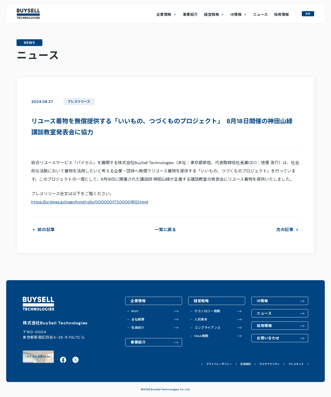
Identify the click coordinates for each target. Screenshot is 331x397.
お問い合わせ (268, 338)
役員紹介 (137, 328)
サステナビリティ (269, 364)
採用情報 (281, 14)
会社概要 (137, 319)
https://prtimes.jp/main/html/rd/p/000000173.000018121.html (89, 202)
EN (308, 14)
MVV (135, 311)
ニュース (260, 14)
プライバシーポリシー (219, 364)
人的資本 (200, 319)
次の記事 (285, 229)
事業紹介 (190, 14)
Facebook (63, 360)
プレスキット (296, 364)
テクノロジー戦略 (207, 311)
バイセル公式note (38, 356)
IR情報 (236, 14)
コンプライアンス (207, 328)
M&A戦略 (201, 336)
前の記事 (46, 229)
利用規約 (245, 364)
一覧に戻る (165, 229)
